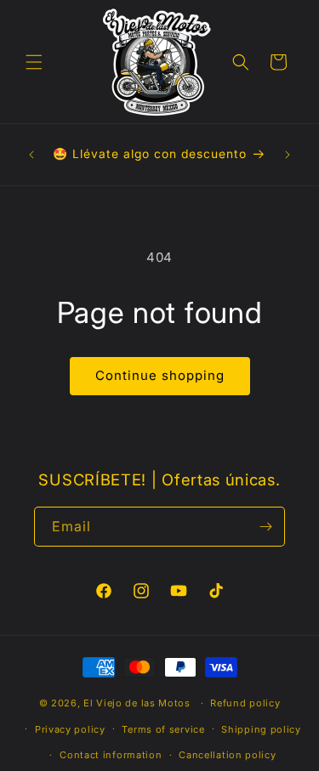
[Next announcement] (287, 154)
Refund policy (245, 703)
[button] (34, 62)
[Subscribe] (265, 527)
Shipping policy (261, 729)
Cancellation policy (227, 755)
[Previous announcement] (31, 154)
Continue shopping (160, 375)
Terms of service (163, 729)
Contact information (111, 755)
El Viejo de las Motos (137, 703)
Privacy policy (70, 729)
